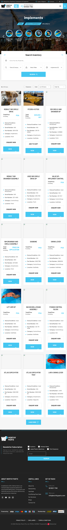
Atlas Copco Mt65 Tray (33, 374)
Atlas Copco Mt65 (11, 373)
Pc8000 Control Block (55, 308)
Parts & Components (33, 24)
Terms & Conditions (44, 520)
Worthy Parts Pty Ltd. (23, 524)
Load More (32, 422)
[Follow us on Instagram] (65, 1)
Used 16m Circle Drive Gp (33, 177)
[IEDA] (49, 511)
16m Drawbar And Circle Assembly (11, 243)
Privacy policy (20, 520)
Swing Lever (56, 242)
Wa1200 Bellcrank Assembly (33, 308)
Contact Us (31, 502)
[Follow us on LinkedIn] (62, 1)
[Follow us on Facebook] (57, 1)
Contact (52, 1)
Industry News (45, 446)
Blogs (30, 500)
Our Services (32, 497)
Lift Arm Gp (11, 307)
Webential (52, 524)
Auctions (32, 446)
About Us (31, 486)
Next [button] (63, 36)
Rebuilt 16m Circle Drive (11, 110)
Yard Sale (31, 491)
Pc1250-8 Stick (33, 109)
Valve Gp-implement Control (56, 177)
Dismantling (31, 488)
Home (20, 24)
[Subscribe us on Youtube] (60, 1)
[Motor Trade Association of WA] (55, 511)
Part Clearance (54, 449)
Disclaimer (31, 520)
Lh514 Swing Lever (56, 373)
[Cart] (65, 6)
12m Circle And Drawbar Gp (56, 110)
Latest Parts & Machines (37, 449)
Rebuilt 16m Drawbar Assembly (11, 177)
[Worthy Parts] (6, 6)
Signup (46, 458)
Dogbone (33, 242)
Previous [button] (3, 36)
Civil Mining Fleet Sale (34, 494)
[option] (9, 35)
